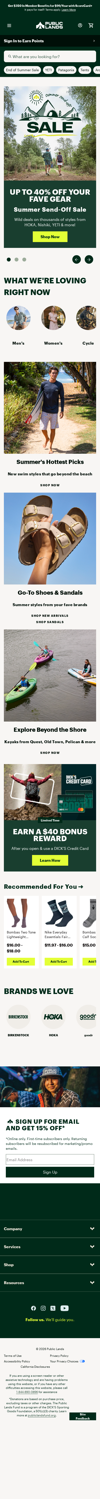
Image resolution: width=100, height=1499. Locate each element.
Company (13, 1228)
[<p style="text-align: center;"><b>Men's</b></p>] (18, 328)
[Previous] (76, 259)
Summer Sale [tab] (9, 259)
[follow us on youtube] (64, 1307)
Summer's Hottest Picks (50, 461)
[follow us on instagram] (45, 1307)
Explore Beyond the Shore (50, 729)
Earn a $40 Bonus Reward (50, 835)
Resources (14, 1282)
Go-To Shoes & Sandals (50, 592)
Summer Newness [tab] (24, 259)
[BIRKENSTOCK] (18, 1027)
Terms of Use (13, 1355)
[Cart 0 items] (90, 25)
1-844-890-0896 (27, 1392)
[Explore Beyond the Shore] (50, 720)
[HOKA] (53, 1027)
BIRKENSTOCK (18, 1035)
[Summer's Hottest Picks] (50, 452)
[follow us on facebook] (35, 1307)
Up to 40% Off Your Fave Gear (50, 195)
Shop (9, 1264)
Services (12, 1246)
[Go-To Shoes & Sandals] (50, 583)
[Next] (89, 259)
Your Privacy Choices (64, 1361)
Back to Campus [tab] (16, 259)
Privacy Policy (59, 1355)
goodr (88, 1035)
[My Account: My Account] (80, 25)
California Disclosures (35, 1366)
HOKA (53, 1035)
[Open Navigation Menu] (9, 25)
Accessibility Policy (17, 1361)
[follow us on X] (55, 1307)
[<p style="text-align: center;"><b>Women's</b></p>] (53, 328)
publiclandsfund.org (42, 1415)
